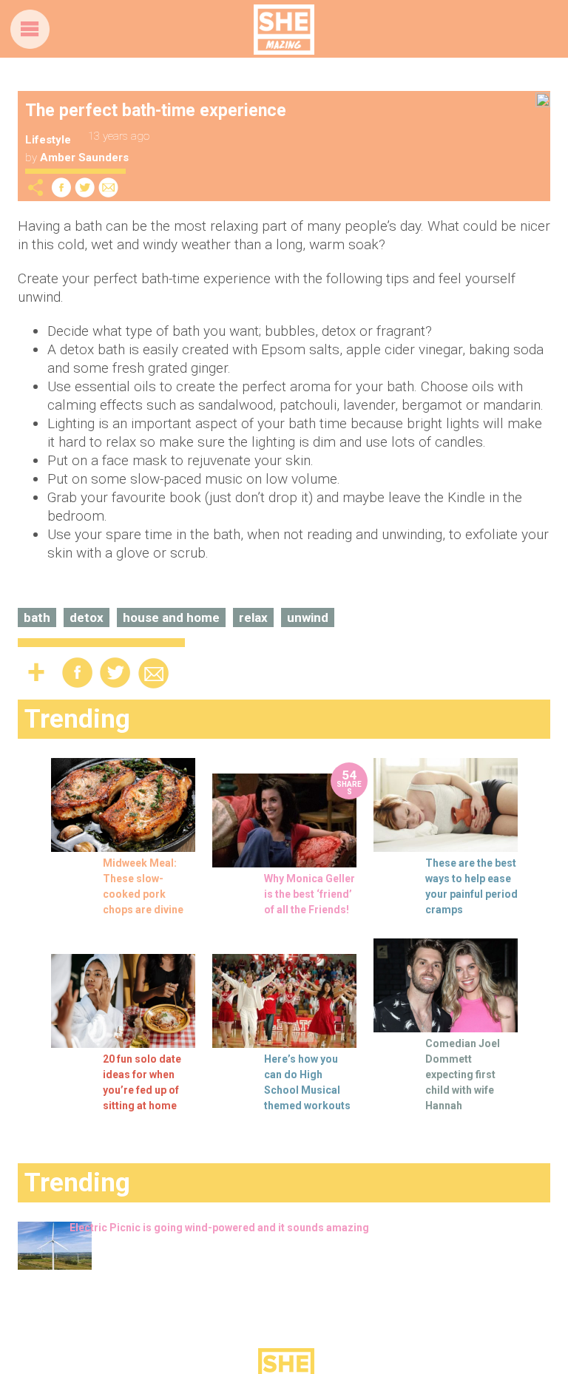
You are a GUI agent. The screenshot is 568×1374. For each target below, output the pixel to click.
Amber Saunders (84, 157)
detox (87, 617)
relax (253, 617)
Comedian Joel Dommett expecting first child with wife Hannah (462, 1074)
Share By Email (108, 187)
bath (37, 617)
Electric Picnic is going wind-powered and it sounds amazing (219, 1227)
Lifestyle (48, 139)
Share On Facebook (61, 187)
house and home (171, 617)
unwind (307, 617)
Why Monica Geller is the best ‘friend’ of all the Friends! (309, 894)
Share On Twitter (85, 187)
